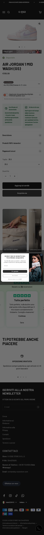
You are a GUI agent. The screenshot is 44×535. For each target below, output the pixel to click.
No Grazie (15, 275)
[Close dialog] (41, 255)
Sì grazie (15, 271)
